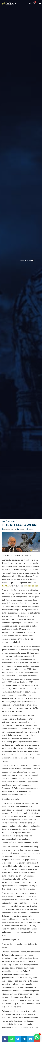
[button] (39, 3)
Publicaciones (11, 521)
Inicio (3, 521)
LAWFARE (6, 586)
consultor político (31, 586)
